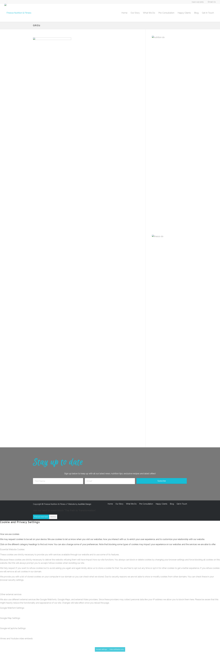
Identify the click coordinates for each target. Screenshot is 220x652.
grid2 (36, 25)
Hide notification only (116, 649)
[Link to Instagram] (9, 2)
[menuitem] (124, 13)
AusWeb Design (84, 504)
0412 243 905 (197, 2)
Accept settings (101, 649)
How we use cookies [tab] (9, 534)
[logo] (17, 13)
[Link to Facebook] (5, 2)
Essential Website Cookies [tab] (12, 549)
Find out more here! (41, 517)
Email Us (212, 2)
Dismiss (53, 517)
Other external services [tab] (11, 594)
